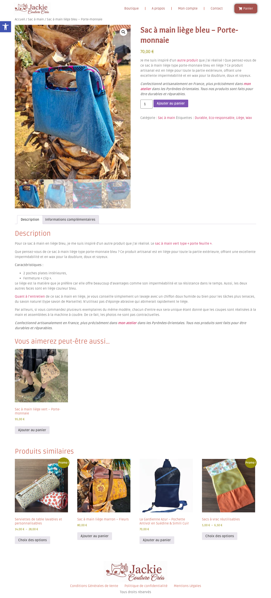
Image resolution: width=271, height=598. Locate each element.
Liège (240, 118)
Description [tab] (30, 219)
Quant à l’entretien (30, 296)
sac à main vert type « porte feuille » (183, 243)
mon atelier (127, 323)
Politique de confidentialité (145, 586)
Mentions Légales (187, 586)
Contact (217, 8)
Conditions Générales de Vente (94, 586)
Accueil (20, 19)
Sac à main (36, 19)
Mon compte (188, 8)
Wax (249, 118)
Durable (201, 118)
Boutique (131, 8)
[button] (5, 26)
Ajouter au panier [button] (32, 430)
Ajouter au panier (171, 103)
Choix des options (32, 540)
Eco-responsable (221, 118)
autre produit (187, 60)
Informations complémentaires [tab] (70, 219)
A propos (158, 8)
